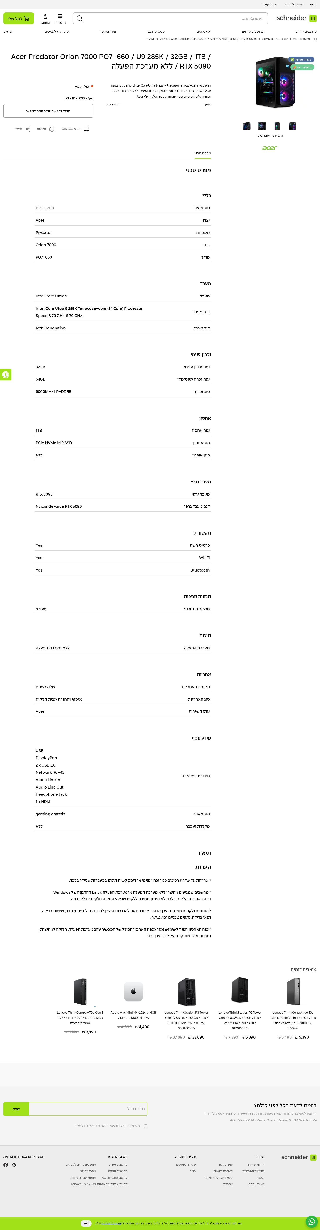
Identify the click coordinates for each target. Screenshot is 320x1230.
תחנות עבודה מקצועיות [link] (112, 1184)
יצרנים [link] (8, 31)
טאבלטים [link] (203, 31)
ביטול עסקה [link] (256, 1184)
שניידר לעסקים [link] (293, 4)
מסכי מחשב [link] (156, 31)
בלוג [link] (193, 1171)
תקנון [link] (260, 1177)
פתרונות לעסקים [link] (57, 31)
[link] (5, 374)
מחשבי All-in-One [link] (115, 1177)
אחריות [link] (228, 1184)
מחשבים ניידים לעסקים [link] (81, 1164)
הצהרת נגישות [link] (223, 1171)
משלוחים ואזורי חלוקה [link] (218, 1177)
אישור (86, 1223)
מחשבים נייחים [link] (252, 31)
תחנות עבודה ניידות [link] (83, 1177)
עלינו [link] (313, 4)
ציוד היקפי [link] (108, 31)
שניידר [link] (259, 1156)
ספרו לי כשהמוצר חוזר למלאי (48, 111)
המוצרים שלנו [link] (118, 1156)
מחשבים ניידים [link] (306, 31)
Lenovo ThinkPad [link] (83, 1184)
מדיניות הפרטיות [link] (253, 1171)
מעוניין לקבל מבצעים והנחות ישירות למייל (107, 1126)
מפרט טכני (203, 153)
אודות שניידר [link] (255, 1164)
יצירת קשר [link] (270, 4)
